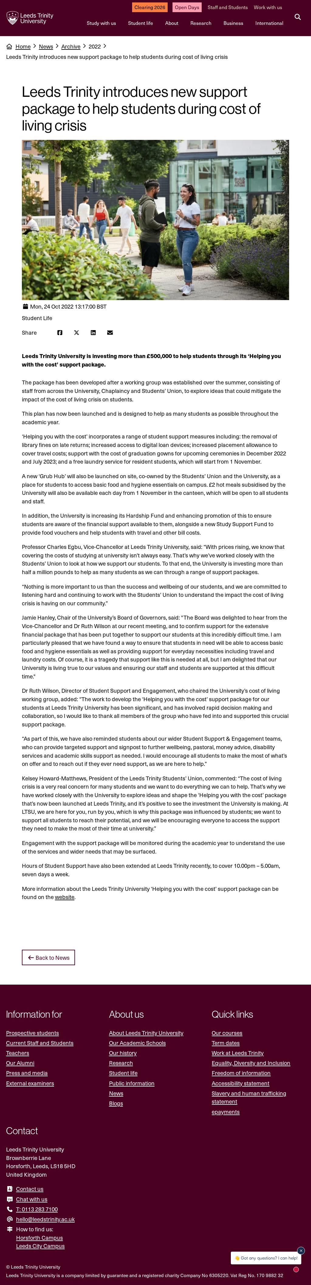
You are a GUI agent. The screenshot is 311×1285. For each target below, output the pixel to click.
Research (200, 23)
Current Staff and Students (39, 1043)
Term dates (226, 1043)
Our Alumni (20, 1063)
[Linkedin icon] (93, 332)
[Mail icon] (109, 332)
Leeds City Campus (40, 1245)
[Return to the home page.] (30, 18)
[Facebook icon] (59, 332)
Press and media (27, 1073)
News (46, 46)
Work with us (268, 7)
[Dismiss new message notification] (301, 1251)
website (64, 897)
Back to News (52, 957)
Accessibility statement (240, 1083)
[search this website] (298, 17)
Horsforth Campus (39, 1237)
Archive (70, 46)
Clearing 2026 (150, 7)
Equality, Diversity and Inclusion (251, 1063)
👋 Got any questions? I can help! (266, 1257)
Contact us (29, 1188)
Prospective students (32, 1032)
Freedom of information (241, 1073)
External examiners (30, 1083)
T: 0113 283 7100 (37, 1209)
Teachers (17, 1053)
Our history (123, 1053)
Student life (140, 23)
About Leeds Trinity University (146, 1032)
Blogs (116, 1103)
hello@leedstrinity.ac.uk (45, 1219)
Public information (132, 1083)
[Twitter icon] (76, 332)
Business (233, 23)
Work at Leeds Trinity (238, 1053)
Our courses (227, 1032)
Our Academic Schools (137, 1043)
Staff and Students (228, 7)
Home (23, 46)
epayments (226, 1111)
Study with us (101, 23)
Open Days (187, 7)
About (171, 23)
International (269, 23)
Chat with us (31, 1199)
